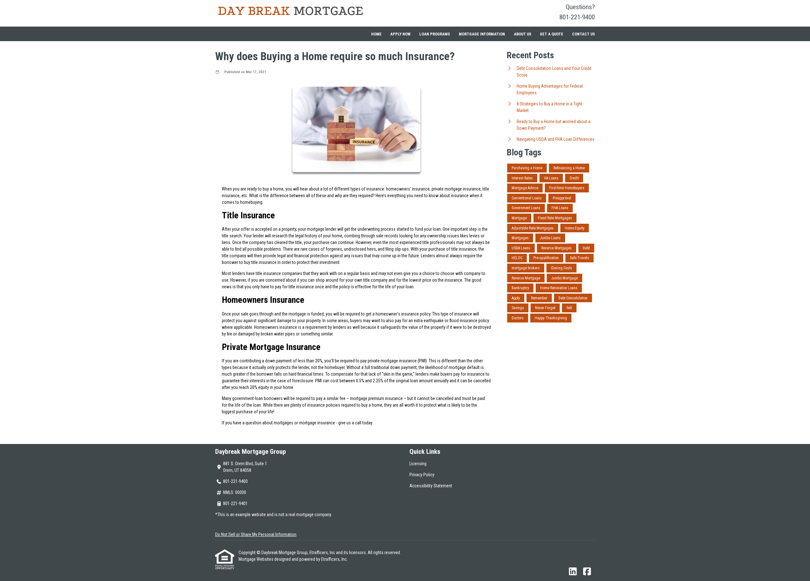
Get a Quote (551, 34)
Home (376, 34)
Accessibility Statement (430, 485)
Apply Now (400, 34)
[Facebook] (587, 572)
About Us (522, 34)
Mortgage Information (482, 34)
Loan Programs (434, 34)
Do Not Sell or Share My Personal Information (255, 534)
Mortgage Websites (256, 559)
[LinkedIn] (572, 572)
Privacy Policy (421, 474)
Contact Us (583, 34)
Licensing (418, 463)
